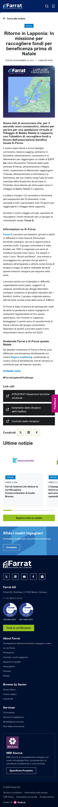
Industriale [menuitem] (8, 698)
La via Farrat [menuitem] (9, 648)
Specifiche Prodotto (21, 770)
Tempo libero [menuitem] (9, 689)
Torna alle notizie (16, 18)
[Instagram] (42, 576)
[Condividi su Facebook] (36, 432)
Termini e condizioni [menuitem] (12, 792)
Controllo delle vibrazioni (25, 421)
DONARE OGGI (12, 371)
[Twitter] (6, 576)
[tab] (7, 510)
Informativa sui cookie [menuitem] (26, 796)
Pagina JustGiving (21, 357)
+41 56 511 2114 (13, 598)
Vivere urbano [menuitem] (10, 694)
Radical (19, 802)
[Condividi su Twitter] (20, 432)
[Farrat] (12, 6)
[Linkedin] (15, 576)
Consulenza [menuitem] (8, 712)
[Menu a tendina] (53, 6)
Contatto (11, 547)
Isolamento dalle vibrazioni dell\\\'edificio (26, 409)
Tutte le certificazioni (18, 627)
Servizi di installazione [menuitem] (13, 717)
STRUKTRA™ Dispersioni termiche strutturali (30, 396)
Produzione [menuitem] (8, 652)
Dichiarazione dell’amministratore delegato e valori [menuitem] (27, 643)
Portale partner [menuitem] (47, 796)
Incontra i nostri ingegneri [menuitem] (15, 657)
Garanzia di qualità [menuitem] (11, 661)
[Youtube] (24, 576)
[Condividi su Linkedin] (28, 432)
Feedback (54, 403)
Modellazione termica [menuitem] (13, 721)
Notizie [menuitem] (6, 675)
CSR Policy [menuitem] (8, 796)
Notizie (29, 26)
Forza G (7, 234)
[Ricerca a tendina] (47, 6)
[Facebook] (33, 576)
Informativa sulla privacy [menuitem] (36, 792)
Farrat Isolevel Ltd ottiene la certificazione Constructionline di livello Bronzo (21, 491)
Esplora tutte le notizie (29, 517)
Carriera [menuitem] (7, 671)
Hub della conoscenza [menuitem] (13, 726)
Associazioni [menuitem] (9, 666)
